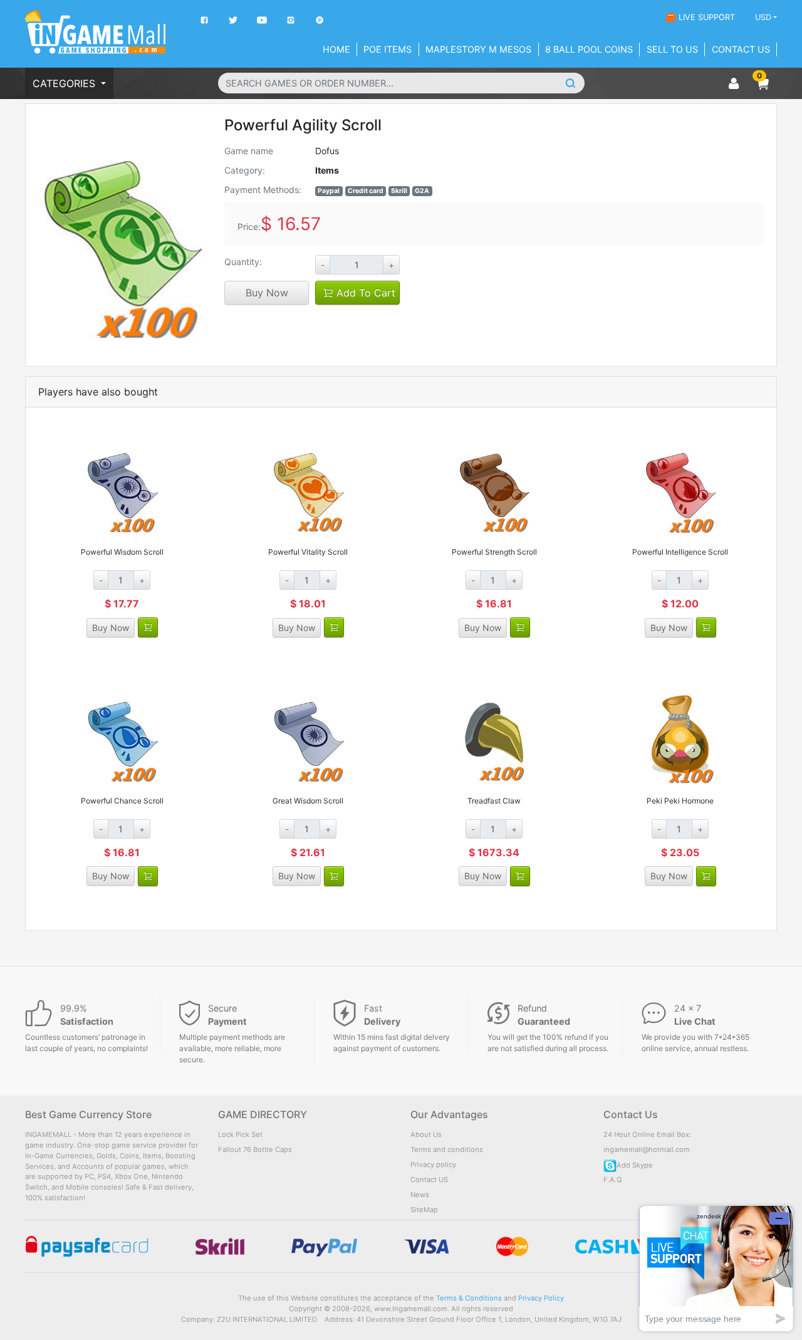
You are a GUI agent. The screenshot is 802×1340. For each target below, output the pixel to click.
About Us (426, 1134)
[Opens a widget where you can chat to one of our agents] (716, 1268)
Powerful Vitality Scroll (308, 552)
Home (336, 49)
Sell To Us (672, 49)
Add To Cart (364, 292)
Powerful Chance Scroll (122, 800)
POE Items (387, 49)
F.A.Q (612, 1179)
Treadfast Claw (494, 800)
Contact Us (741, 49)
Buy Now (267, 292)
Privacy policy (433, 1164)
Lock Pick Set (240, 1134)
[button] (762, 83)
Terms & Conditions (469, 1298)
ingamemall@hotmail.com (646, 1149)
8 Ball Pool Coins (589, 49)
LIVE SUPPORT (707, 17)
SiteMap (424, 1209)
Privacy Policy (541, 1298)
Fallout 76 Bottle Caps (255, 1149)
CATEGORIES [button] (65, 83)
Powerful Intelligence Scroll (680, 552)
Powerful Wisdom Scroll (122, 552)
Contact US (429, 1179)
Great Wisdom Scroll (308, 800)
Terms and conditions (446, 1149)
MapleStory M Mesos (478, 49)
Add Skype (635, 1165)
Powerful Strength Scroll (494, 552)
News (419, 1194)
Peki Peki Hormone (680, 800)
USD (763, 17)
